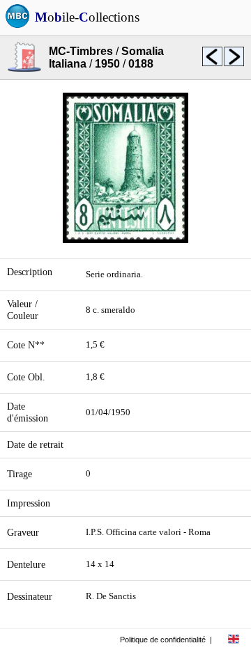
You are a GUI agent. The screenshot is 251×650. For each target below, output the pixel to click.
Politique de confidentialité (163, 639)
